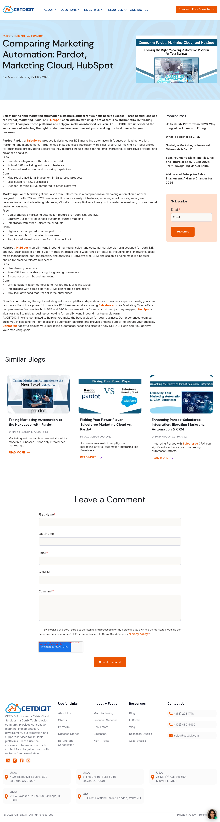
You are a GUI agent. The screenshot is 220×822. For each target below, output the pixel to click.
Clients (62, 720)
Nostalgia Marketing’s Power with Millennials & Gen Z (189, 147)
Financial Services (105, 720)
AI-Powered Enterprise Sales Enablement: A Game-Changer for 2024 (189, 178)
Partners (64, 727)
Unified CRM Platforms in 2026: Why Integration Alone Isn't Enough (190, 126)
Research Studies (140, 734)
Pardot (7, 35)
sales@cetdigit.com (186, 735)
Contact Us (139, 9)
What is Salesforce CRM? (183, 136)
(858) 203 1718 (184, 713)
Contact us (10, 326)
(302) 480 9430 (184, 724)
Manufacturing (103, 713)
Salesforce (33, 140)
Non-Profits (101, 740)
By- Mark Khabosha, (17, 77)
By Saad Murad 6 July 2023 (95, 436)
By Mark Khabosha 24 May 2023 (170, 436)
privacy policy (138, 634)
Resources (115, 9)
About (49, 9)
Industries (92, 9)
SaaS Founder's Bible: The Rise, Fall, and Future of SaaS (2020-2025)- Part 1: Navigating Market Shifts (190, 162)
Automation (35, 35)
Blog (132, 713)
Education (100, 734)
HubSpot (54, 120)
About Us (64, 713)
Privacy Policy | (187, 814)
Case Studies (137, 740)
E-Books (134, 720)
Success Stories (68, 734)
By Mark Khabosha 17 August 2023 (28, 432)
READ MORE (17, 452)
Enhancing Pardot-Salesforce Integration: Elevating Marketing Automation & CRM (178, 424)
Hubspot (20, 35)
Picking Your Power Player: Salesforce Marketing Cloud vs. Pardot (106, 424)
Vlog (132, 727)
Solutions (68, 9)
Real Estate (101, 727)
